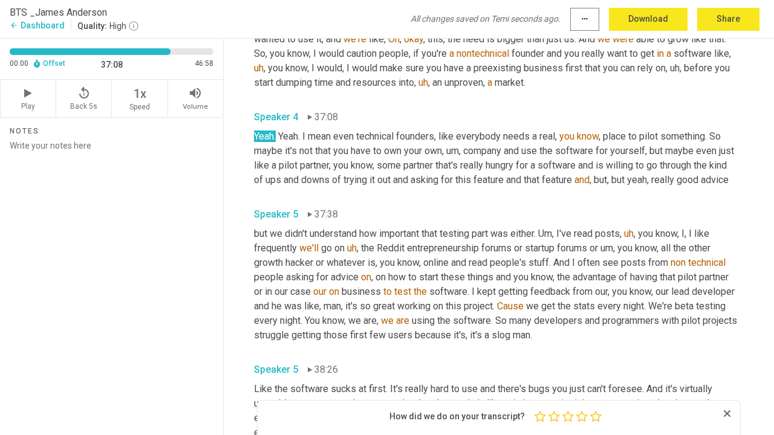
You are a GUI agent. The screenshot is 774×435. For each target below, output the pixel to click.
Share (728, 19)
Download (648, 19)
